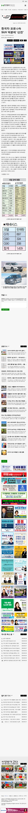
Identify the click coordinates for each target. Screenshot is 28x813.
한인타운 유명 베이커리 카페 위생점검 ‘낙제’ (12, 702)
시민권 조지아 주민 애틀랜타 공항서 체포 (12, 699)
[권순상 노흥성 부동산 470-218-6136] (14, 47)
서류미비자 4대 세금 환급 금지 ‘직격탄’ (11, 707)
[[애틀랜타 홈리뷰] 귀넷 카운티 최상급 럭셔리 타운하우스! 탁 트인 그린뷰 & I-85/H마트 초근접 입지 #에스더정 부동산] (21, 785)
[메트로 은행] (20, 539)
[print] (21, 40)
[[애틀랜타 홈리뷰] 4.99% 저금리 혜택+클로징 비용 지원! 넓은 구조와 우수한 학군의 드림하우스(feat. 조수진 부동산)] (21, 777)
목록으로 (4, 461)
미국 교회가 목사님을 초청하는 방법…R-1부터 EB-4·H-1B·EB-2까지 (12, 643)
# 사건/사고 (14, 9)
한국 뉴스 (21, 795)
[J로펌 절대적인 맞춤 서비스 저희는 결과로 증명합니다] (7, 578)
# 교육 (25, 9)
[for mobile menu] (25, 5)
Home (2, 795)
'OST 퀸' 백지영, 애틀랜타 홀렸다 (10, 712)
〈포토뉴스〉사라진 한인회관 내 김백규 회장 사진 (12, 721)
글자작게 (10, 40)
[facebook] (25, 40)
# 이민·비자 (20, 9)
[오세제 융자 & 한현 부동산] (14, 471)
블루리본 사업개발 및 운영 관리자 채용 (12, 660)
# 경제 (5, 9)
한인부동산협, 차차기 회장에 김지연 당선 (12, 714)
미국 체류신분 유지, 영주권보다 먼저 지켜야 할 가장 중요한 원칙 (12, 645)
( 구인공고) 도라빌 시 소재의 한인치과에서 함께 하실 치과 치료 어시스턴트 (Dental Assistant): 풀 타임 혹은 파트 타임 (12, 655)
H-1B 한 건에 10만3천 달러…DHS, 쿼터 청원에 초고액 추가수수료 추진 (12, 658)
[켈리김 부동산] (20, 512)
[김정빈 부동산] (21, 622)
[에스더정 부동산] (20, 578)
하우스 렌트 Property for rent (9, 640)
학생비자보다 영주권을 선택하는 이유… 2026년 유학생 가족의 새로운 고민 (12, 653)
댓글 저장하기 (5, 309)
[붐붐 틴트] (20, 525)
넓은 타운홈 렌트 (6, 638)
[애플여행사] (21, 615)
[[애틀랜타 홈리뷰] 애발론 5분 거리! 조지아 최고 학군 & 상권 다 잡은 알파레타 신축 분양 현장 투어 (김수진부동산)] (7, 768)
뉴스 (16, 23)
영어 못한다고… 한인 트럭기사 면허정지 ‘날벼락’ (12, 719)
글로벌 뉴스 (16, 795)
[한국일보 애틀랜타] (8, 5)
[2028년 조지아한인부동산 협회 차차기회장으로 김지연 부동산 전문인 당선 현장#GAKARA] (7, 777)
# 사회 (9, 9)
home (14, 23)
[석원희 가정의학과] (7, 615)
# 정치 (2, 9)
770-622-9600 (11, 800)
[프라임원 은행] (7, 525)
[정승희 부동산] (20, 592)
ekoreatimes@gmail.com (6, 801)
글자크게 (16, 40)
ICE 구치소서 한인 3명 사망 (9, 716)
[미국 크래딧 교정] (14, 61)
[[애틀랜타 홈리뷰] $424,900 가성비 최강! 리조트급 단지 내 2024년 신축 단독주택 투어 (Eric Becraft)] (7, 785)
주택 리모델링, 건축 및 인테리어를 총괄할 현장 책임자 (12, 650)
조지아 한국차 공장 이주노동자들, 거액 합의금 (12, 704)
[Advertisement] (14, 328)
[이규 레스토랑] (14, 17)
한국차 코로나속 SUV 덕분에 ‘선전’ (22, 23)
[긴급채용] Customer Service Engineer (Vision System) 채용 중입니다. (12, 648)
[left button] (22, 346)
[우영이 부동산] (14, 483)
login (26, 1)
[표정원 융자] (14, 54)
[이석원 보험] (14, 476)
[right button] (25, 346)
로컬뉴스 (11, 795)
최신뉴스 (6, 795)
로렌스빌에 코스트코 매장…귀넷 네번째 (11, 709)
